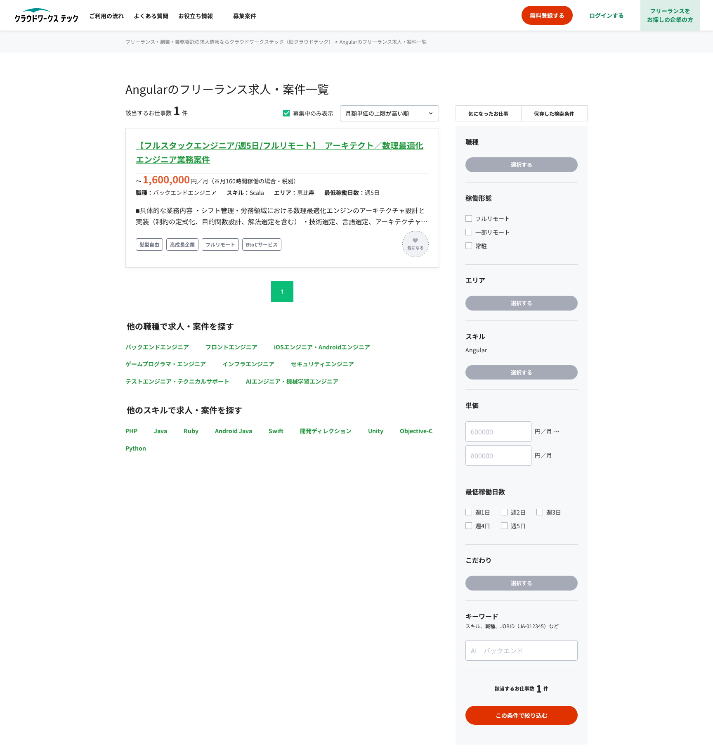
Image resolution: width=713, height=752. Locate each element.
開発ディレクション (326, 431)
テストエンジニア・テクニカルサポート (177, 381)
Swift (276, 431)
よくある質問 (151, 16)
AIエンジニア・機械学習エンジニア (292, 381)
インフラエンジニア (248, 364)
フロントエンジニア (231, 347)
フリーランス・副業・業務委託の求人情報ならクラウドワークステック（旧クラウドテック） (229, 41)
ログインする (606, 15)
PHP (131, 431)
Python (135, 448)
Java (160, 431)
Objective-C (416, 431)
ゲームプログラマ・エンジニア (165, 364)
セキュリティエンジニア (322, 364)
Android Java (233, 431)
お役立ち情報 (195, 16)
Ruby (191, 431)
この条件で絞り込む (522, 715)
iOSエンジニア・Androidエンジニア (322, 347)
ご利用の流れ (106, 16)
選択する (521, 164)
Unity (375, 431)
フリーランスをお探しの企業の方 (670, 15)
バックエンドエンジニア (157, 347)
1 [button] (282, 291)
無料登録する (547, 15)
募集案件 (244, 16)
